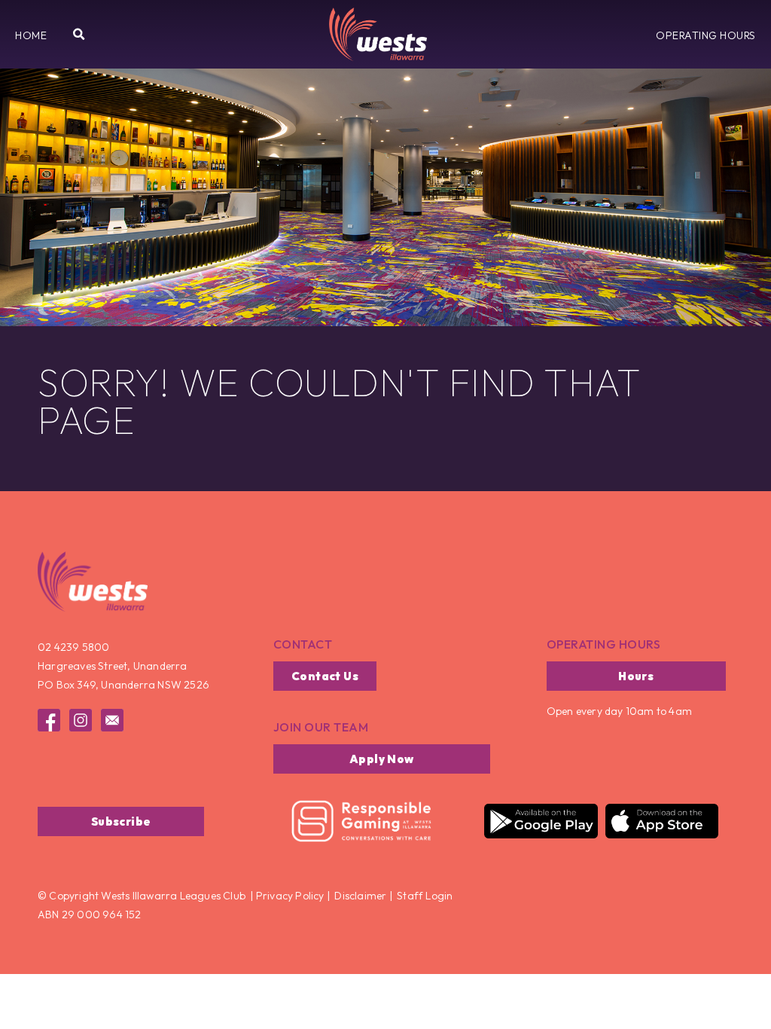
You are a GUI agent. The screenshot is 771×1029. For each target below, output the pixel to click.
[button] (31, 35)
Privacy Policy (289, 895)
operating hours (604, 644)
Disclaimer (360, 895)
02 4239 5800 (73, 647)
